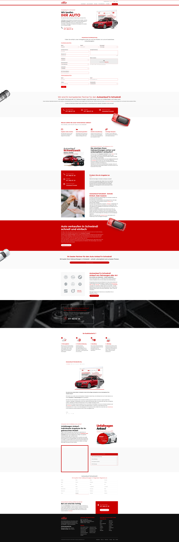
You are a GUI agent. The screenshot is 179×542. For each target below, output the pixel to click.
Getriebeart (63, 58)
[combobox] (70, 47)
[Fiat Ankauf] (80, 284)
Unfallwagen (109, 203)
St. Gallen (110, 523)
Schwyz (110, 526)
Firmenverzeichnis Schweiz (84, 535)
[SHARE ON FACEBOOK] (68, 413)
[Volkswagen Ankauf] (66, 277)
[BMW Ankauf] (80, 277)
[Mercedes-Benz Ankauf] (73, 284)
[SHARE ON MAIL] (73, 413)
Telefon (62, 82)
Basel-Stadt (111, 522)
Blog (116, 1)
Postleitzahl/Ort (92, 82)
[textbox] (69, 47)
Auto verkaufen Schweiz (85, 527)
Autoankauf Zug (83, 531)
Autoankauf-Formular (104, 215)
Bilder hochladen (93, 57)
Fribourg (110, 530)
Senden (64, 86)
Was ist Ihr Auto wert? (106, 109)
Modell (81, 45)
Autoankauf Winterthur (84, 532)
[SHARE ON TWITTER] (66, 413)
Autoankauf (94, 160)
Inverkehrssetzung (64, 49)
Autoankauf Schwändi (109, 101)
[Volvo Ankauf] (73, 291)
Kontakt (114, 1)
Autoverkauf (70, 510)
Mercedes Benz (114, 283)
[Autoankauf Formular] (100, 109)
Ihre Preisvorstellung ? (65, 71)
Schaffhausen (111, 527)
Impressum (106, 539)
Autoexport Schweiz (93, 527)
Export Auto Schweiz (84, 528)
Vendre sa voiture (92, 532)
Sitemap (110, 539)
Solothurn (101, 527)
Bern (100, 522)
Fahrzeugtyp (102, 45)
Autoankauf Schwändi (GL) (74, 362)
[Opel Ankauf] (73, 277)
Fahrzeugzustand (64, 62)
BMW (90, 284)
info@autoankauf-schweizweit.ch (88, 521)
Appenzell (110, 520)
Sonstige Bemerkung (94, 49)
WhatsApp (86, 109)
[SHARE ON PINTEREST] (71, 413)
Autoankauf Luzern (93, 531)
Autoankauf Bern (83, 529)
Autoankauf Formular (108, 111)
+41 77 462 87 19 (85, 519)
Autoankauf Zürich (93, 529)
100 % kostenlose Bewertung (97, 456)
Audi (92, 284)
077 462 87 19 (110, 1)
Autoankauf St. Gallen (93, 528)
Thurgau (101, 526)
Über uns (102, 539)
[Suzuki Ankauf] (66, 284)
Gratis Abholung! (94, 459)
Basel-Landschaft (103, 523)
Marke (62, 45)
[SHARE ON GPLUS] (70, 413)
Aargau (101, 520)
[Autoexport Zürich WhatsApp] (82, 109)
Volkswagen (97, 284)
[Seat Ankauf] (66, 291)
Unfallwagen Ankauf (84, 433)
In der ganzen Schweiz (96, 461)
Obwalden (101, 530)
